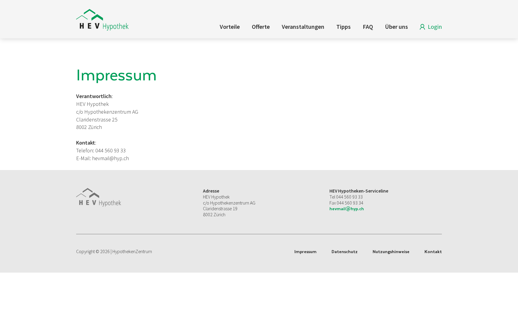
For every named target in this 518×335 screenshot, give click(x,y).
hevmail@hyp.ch (346, 208)
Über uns (396, 26)
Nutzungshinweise (391, 252)
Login (435, 26)
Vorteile (230, 26)
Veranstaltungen (303, 26)
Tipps (343, 26)
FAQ (368, 26)
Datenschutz (345, 252)
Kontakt (433, 252)
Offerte (261, 26)
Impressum (305, 252)
